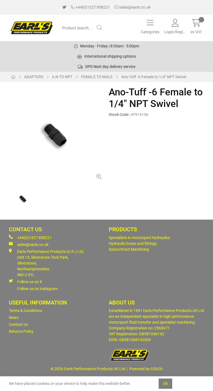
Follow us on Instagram (37, 288)
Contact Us (18, 324)
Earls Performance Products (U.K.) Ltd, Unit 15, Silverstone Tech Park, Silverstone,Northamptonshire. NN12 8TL (50, 263)
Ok (165, 383)
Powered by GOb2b (146, 369)
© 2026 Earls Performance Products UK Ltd (87, 369)
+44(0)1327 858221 (92, 7)
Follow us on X (29, 282)
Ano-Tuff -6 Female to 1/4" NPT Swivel (153, 77)
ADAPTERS (33, 77)
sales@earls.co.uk (134, 7)
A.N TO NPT (62, 77)
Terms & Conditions (25, 310)
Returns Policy (21, 331)
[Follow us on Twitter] (64, 7)
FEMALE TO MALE (97, 77)
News (14, 317)
